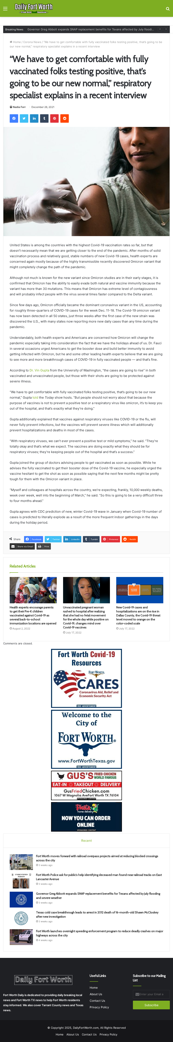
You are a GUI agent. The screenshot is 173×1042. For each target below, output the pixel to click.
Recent (86, 841)
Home (16, 42)
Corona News (32, 42)
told (35, 397)
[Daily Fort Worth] (34, 8)
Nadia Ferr (19, 107)
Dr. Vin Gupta (39, 370)
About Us (96, 994)
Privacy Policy (99, 1007)
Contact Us (97, 1000)
